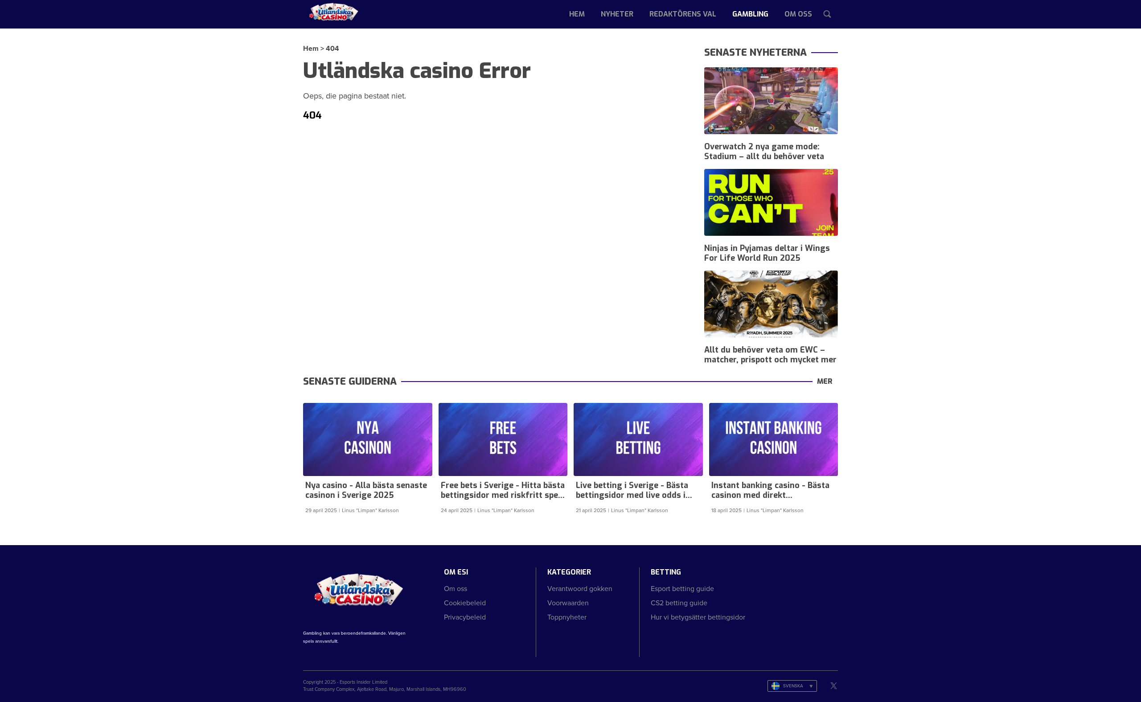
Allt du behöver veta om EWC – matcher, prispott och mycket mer (770, 355)
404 (332, 48)
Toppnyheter (567, 617)
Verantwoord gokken (579, 588)
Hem (577, 14)
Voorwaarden (568, 603)
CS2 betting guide (679, 603)
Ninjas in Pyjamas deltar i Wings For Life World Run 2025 (767, 253)
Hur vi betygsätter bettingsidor (698, 617)
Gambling (750, 14)
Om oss (798, 14)
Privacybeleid (465, 617)
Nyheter (617, 14)
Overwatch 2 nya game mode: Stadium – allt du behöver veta (764, 151)
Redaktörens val (682, 14)
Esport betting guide (682, 588)
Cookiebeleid (465, 603)
